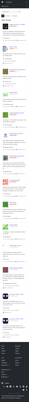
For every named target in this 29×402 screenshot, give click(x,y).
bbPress (4, 374)
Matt (3, 372)
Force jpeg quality (15, 180)
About (2, 346)
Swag (17, 365)
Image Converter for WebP (17, 24)
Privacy (3, 353)
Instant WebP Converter (16, 133)
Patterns (17, 353)
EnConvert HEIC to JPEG (16, 294)
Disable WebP (13, 225)
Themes (17, 348)
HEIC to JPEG (13, 47)
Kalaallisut (7, 383)
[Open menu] (27, 2)
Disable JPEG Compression (17, 69)
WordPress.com (6, 369)
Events (17, 360)
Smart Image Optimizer (16, 268)
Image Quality (13, 92)
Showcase (17, 346)
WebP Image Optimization (17, 156)
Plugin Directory (4, 6)
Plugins (17, 351)
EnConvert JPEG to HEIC (16, 319)
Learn (2, 358)
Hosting (3, 351)
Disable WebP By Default (17, 113)
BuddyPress (5, 377)
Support (3, 360)
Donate (17, 362)
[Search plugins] (19, 11)
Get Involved (18, 358)
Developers (4, 362)
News (2, 348)
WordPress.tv (5, 365)
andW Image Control (15, 245)
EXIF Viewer (13, 202)
